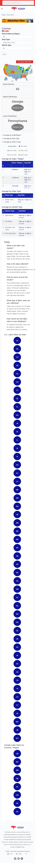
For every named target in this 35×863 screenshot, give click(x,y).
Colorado (15, 186)
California (15, 178)
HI (17, 423)
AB (17, 753)
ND (17, 614)
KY (17, 473)
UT (17, 697)
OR (17, 639)
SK (17, 811)
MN (17, 523)
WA (17, 722)
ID (17, 432)
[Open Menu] (2, 8)
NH (17, 572)
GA (17, 415)
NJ (17, 581)
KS (17, 465)
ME (17, 490)
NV (17, 564)
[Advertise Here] (17, 21)
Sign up (26, 169)
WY (17, 738)
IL (17, 440)
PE (17, 803)
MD (17, 498)
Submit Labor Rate (25, 62)
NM (17, 589)
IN (17, 448)
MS (17, 531)
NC (17, 606)
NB (17, 778)
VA (17, 713)
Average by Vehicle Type (12, 142)
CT (17, 390)
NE (17, 556)
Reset (4, 54)
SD (17, 672)
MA (17, 506)
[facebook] (15, 858)
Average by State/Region (12, 135)
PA (17, 647)
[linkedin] (18, 858)
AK (17, 349)
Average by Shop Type (11, 138)
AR (17, 365)
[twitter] (22, 858)
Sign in (26, 172)
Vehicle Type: (7, 45)
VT (17, 705)
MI (17, 514)
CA (17, 374)
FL (17, 407)
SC (17, 664)
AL (17, 340)
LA (17, 481)
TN (17, 680)
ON (17, 795)
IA (17, 456)
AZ (17, 357)
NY (17, 597)
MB (17, 770)
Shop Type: (6, 39)
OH (17, 622)
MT (17, 548)
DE (17, 398)
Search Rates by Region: (11, 34)
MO (17, 539)
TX (17, 688)
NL (17, 787)
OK (17, 630)
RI (17, 655)
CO (17, 382)
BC (17, 762)
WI (17, 730)
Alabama (15, 169)
